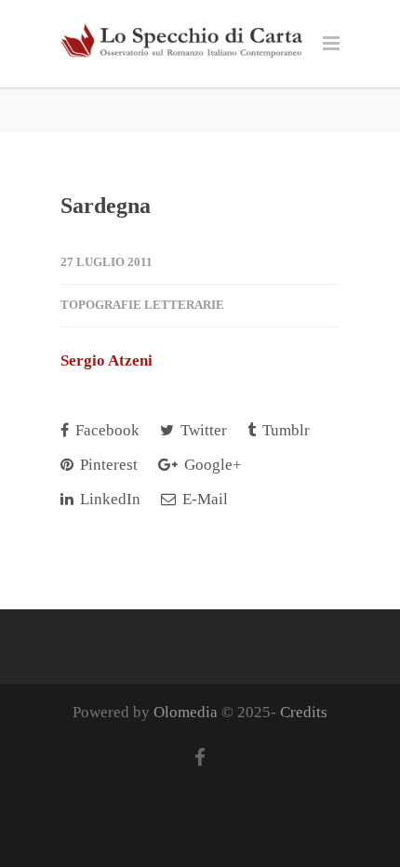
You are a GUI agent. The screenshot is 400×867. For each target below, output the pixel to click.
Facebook (106, 430)
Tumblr (284, 430)
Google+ (211, 465)
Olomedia (185, 712)
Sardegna (105, 205)
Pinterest (107, 465)
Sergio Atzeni (106, 360)
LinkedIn (108, 499)
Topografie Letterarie (142, 305)
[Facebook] (200, 758)
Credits (303, 712)
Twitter (202, 430)
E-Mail (203, 499)
